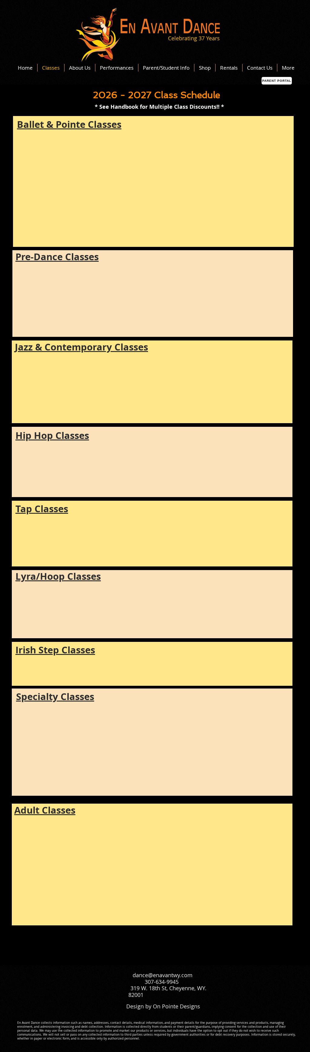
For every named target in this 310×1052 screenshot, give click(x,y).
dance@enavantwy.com (163, 975)
